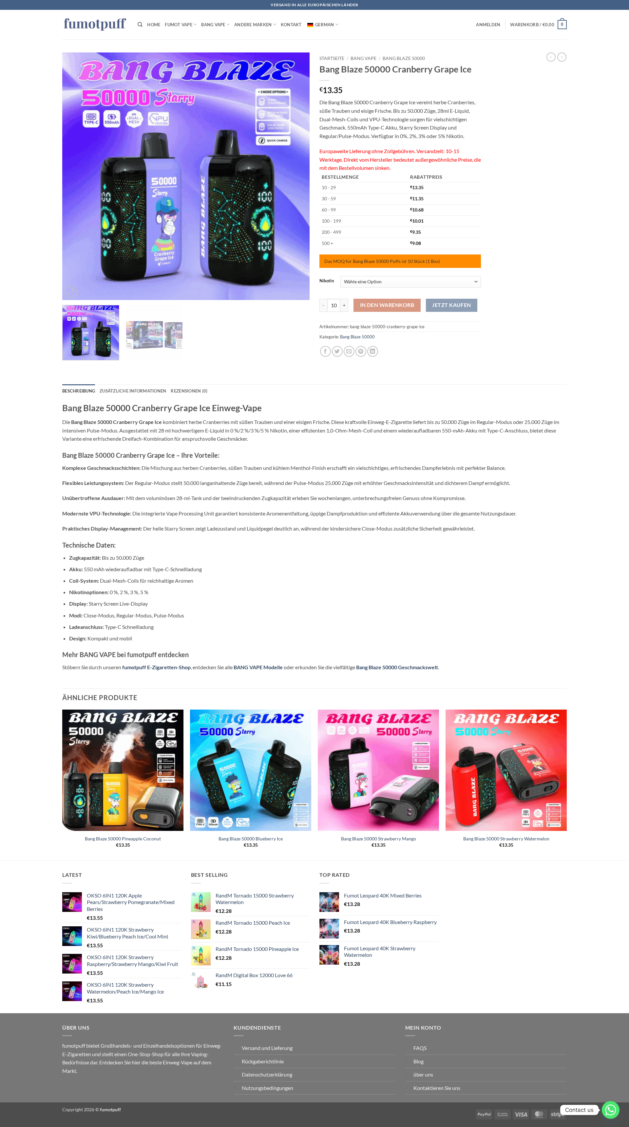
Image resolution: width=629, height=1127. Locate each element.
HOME (153, 24)
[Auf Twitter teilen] (337, 351)
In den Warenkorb (387, 305)
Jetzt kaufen (451, 305)
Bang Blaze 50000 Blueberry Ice (251, 838)
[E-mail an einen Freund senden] (349, 351)
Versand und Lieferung (267, 1048)
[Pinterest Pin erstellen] (360, 351)
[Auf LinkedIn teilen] (372, 351)
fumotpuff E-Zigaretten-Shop (156, 667)
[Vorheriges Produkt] (561, 57)
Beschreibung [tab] (78, 390)
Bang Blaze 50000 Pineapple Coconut (123, 838)
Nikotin (326, 281)
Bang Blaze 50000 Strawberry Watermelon (506, 838)
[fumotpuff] (95, 24)
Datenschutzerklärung (267, 1074)
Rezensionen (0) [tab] (189, 390)
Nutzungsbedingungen (267, 1088)
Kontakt (291, 24)
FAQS (420, 1048)
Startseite (331, 58)
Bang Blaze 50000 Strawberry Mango (378, 838)
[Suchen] (140, 24)
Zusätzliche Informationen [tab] (133, 390)
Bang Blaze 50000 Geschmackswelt (397, 667)
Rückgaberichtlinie (263, 1061)
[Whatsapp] (610, 1110)
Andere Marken (253, 24)
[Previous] (75, 176)
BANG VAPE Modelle (258, 667)
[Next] (296, 176)
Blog (418, 1061)
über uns (423, 1074)
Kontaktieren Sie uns (436, 1088)
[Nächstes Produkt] (551, 57)
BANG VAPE (213, 24)
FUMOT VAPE (178, 24)
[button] (488, 24)
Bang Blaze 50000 (404, 58)
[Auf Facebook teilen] (325, 351)
